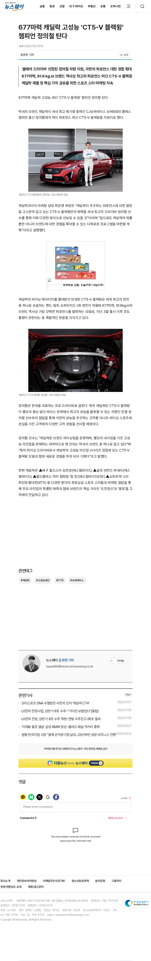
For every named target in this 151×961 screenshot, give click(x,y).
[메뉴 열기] (129, 6)
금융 (42, 6)
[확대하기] (75, 131)
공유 (126, 54)
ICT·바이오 (76, 6)
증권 (52, 6)
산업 (62, 6)
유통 (103, 6)
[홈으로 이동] (14, 6)
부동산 (92, 6)
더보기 (128, 694)
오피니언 (115, 6)
